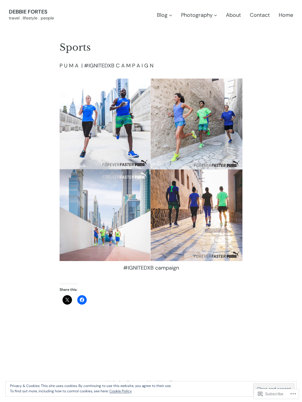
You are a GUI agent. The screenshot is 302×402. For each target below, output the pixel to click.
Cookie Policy (120, 391)
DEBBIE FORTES (28, 11)
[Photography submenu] (215, 15)
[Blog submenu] (170, 15)
